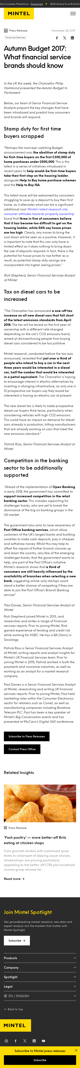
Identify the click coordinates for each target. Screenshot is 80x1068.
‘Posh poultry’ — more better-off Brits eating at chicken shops (35, 840)
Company (11, 967)
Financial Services (16, 37)
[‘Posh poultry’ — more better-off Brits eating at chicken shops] (40, 803)
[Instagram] (6, 1041)
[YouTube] (43, 1041)
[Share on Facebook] (57, 38)
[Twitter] (25, 1041)
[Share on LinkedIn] (72, 38)
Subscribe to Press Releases (27, 736)
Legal (8, 986)
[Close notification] (76, 1050)
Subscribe (15, 940)
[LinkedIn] (34, 1041)
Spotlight (10, 977)
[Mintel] (19, 13)
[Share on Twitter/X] (64, 38)
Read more (12, 878)
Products (10, 958)
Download (37, 4)
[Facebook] (15, 1041)
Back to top (15, 1009)
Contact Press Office (22, 749)
